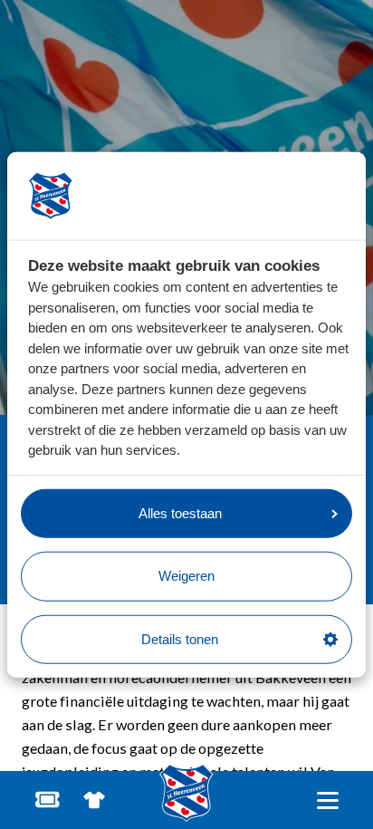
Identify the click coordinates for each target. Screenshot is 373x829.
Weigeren (186, 575)
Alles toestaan (180, 512)
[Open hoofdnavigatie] (327, 800)
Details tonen (179, 638)
